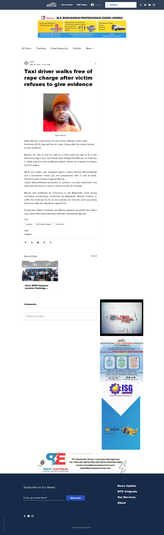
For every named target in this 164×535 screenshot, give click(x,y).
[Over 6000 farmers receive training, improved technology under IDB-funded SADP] (40, 271)
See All (94, 256)
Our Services (126, 497)
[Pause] (103, 332)
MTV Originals (127, 491)
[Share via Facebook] (25, 242)
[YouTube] (149, 4)
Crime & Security (59, 48)
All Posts (26, 48)
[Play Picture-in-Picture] (135, 332)
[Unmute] (107, 332)
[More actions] (95, 63)
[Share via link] (44, 242)
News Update (126, 485)
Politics (77, 48)
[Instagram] (153, 4)
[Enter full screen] (139, 332)
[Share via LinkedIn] (38, 242)
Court (26, 230)
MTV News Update (43, 224)
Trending (40, 48)
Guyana (29, 224)
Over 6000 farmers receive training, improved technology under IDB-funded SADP (39, 286)
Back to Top (4, 524)
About (121, 502)
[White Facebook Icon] (24, 516)
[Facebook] (140, 4)
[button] (82, 26)
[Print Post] (50, 242)
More (88, 48)
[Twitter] (145, 4)
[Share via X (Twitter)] (31, 242)
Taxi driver (59, 224)
